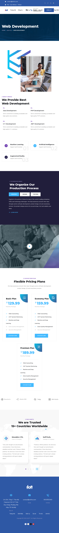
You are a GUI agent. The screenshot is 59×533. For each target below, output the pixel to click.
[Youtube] (53, 3)
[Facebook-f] (47, 3)
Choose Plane (12, 335)
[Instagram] (50, 3)
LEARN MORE (14, 212)
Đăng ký (49, 10)
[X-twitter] (31, 524)
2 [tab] (28, 469)
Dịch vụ (9, 30)
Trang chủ (13, 10)
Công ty (20, 10)
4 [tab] (33, 469)
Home (3, 30)
